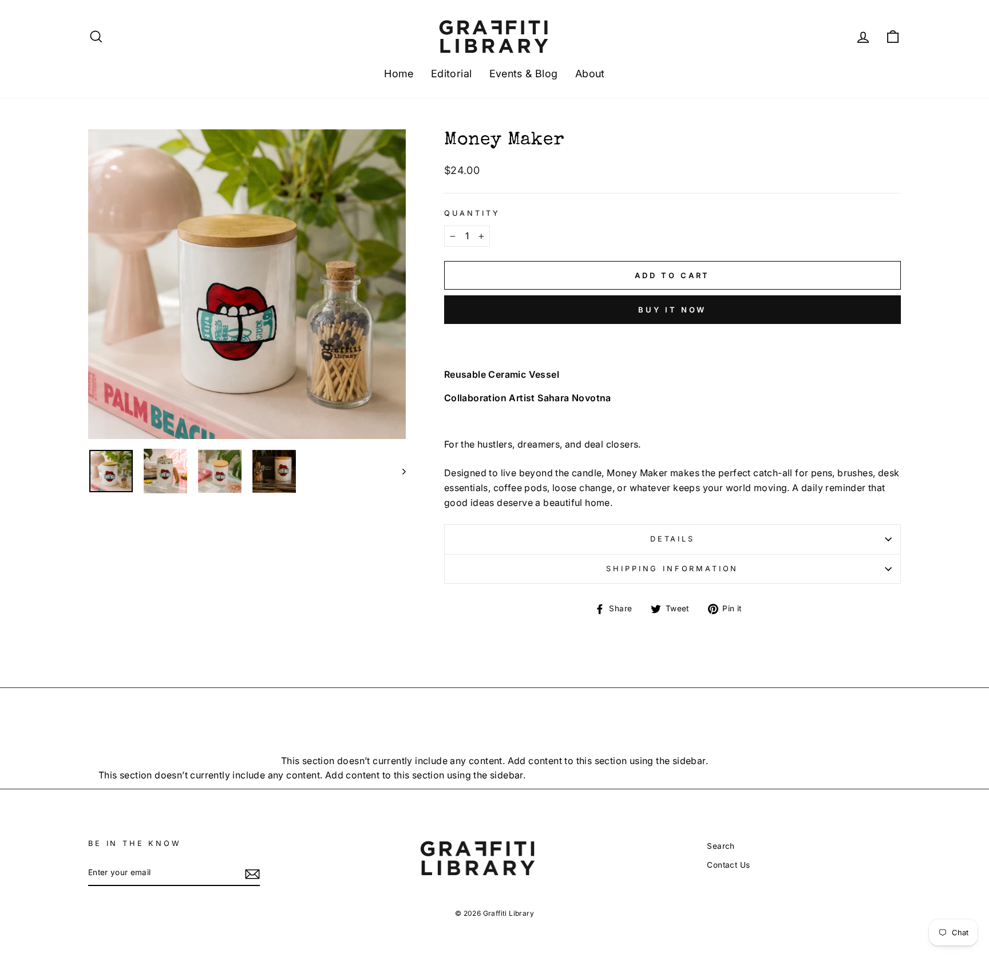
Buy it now (672, 309)
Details (672, 539)
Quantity (472, 213)
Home (399, 74)
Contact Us (728, 864)
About (590, 74)
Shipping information (672, 568)
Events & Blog (523, 74)
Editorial (451, 74)
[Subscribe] (252, 873)
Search (720, 846)
